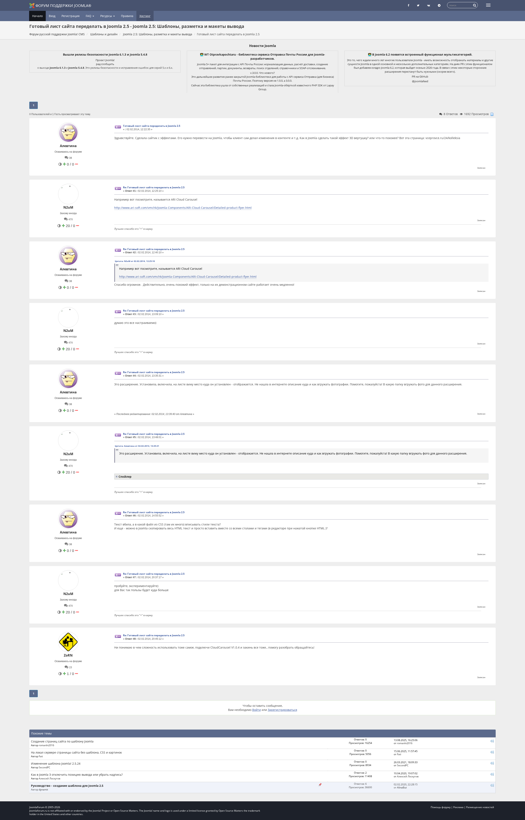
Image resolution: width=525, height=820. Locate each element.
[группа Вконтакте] (429, 5)
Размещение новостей (480, 807)
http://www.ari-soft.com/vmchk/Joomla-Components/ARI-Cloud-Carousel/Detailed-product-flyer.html (183, 208)
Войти (256, 710)
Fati (41, 756)
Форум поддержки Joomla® (63, 5)
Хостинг (145, 16)
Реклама (458, 807)
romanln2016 (46, 745)
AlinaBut (402, 787)
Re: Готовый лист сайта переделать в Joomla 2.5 (154, 187)
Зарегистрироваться (282, 710)
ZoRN (68, 655)
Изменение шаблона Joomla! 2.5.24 (55, 763)
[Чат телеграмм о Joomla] (439, 5)
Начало (37, 16)
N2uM (68, 207)
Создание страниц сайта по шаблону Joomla (62, 741)
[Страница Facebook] (408, 5)
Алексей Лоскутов (49, 778)
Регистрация (71, 16)
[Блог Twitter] (418, 5)
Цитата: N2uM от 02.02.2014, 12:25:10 (135, 261)
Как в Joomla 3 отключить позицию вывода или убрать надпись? (77, 775)
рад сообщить (105, 64)
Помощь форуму (441, 807)
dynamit (43, 789)
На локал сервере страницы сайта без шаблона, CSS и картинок (76, 752)
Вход (52, 16)
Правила (127, 16)
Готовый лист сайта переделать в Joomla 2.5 (151, 125)
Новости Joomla (262, 45)
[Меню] (488, 5)
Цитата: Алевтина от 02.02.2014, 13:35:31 (137, 445)
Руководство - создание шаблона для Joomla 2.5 (67, 786)
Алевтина (68, 146)
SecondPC (44, 767)
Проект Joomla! (105, 60)
